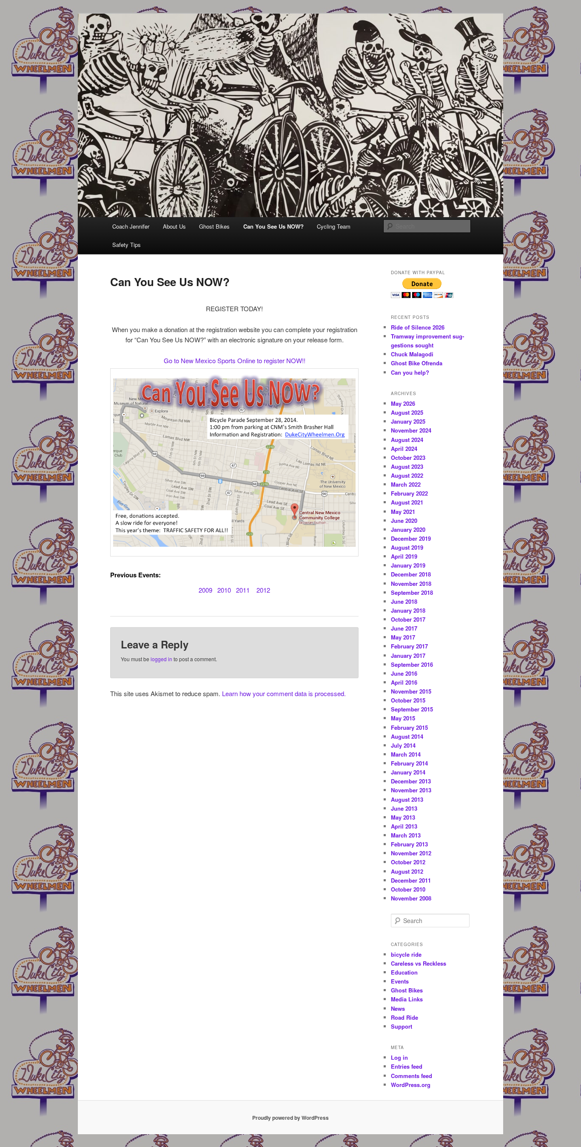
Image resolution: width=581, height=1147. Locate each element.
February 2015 (409, 727)
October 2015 (408, 700)
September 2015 (412, 709)
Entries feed (406, 1066)
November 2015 (411, 691)
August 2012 (407, 871)
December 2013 (411, 781)
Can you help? (410, 372)
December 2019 (411, 538)
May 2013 (403, 817)
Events (400, 981)
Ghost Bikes (214, 226)
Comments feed (411, 1076)
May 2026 (403, 403)
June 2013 (404, 808)
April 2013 (404, 826)
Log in (399, 1057)
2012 (263, 589)
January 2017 (408, 655)
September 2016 (412, 664)
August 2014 (407, 736)
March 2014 (406, 754)
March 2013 (406, 835)
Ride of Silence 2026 (417, 327)
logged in (161, 658)
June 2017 (404, 628)
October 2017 (408, 619)
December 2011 (411, 880)
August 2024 (407, 440)
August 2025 (407, 412)
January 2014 (408, 772)
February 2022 (409, 493)
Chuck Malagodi (412, 354)
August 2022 (407, 475)
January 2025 (408, 421)
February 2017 (409, 646)
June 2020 (404, 520)
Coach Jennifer (130, 226)
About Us (174, 226)
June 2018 (404, 601)
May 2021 (403, 512)
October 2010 (408, 889)
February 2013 (409, 844)
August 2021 (407, 502)
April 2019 (404, 556)
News (398, 1008)
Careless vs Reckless (418, 963)
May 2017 (403, 637)
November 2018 (411, 583)
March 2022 (406, 484)
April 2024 (404, 448)
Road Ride (404, 1017)
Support (401, 1026)
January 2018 (408, 610)
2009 (205, 589)
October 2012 (408, 862)
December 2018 (411, 574)
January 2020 (408, 529)
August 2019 (407, 547)
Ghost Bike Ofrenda (416, 363)
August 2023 (407, 466)
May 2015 (403, 718)
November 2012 (411, 853)
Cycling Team (333, 226)
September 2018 (412, 592)
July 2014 (403, 745)
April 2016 (404, 682)
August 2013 (407, 799)
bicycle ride (406, 954)
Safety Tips (126, 245)
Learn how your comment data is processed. (284, 693)
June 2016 (404, 673)
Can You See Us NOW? (273, 226)
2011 (243, 589)
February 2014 (409, 763)
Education (404, 972)
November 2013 (411, 790)
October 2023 (408, 457)
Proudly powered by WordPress (290, 1117)
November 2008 (411, 898)
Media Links (407, 999)
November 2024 (411, 430)
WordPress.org (410, 1085)
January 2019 (408, 565)
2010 (224, 589)
